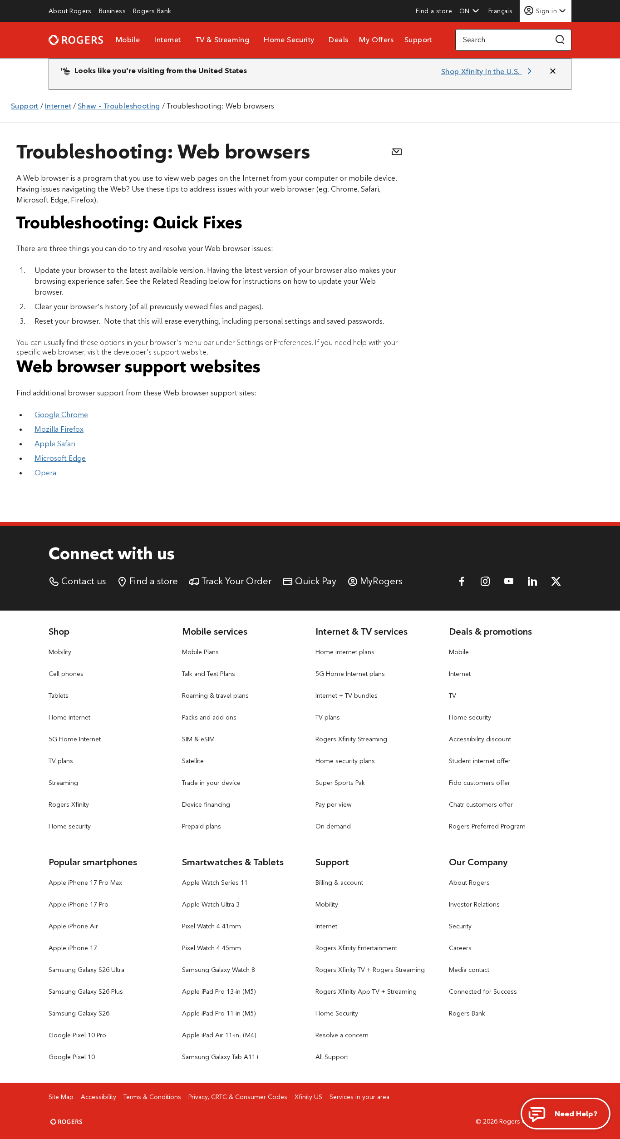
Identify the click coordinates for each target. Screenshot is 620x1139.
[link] (70, 11)
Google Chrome (61, 414)
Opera (45, 473)
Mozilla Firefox (59, 429)
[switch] (501, 10)
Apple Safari (54, 444)
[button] (469, 11)
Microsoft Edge (60, 458)
